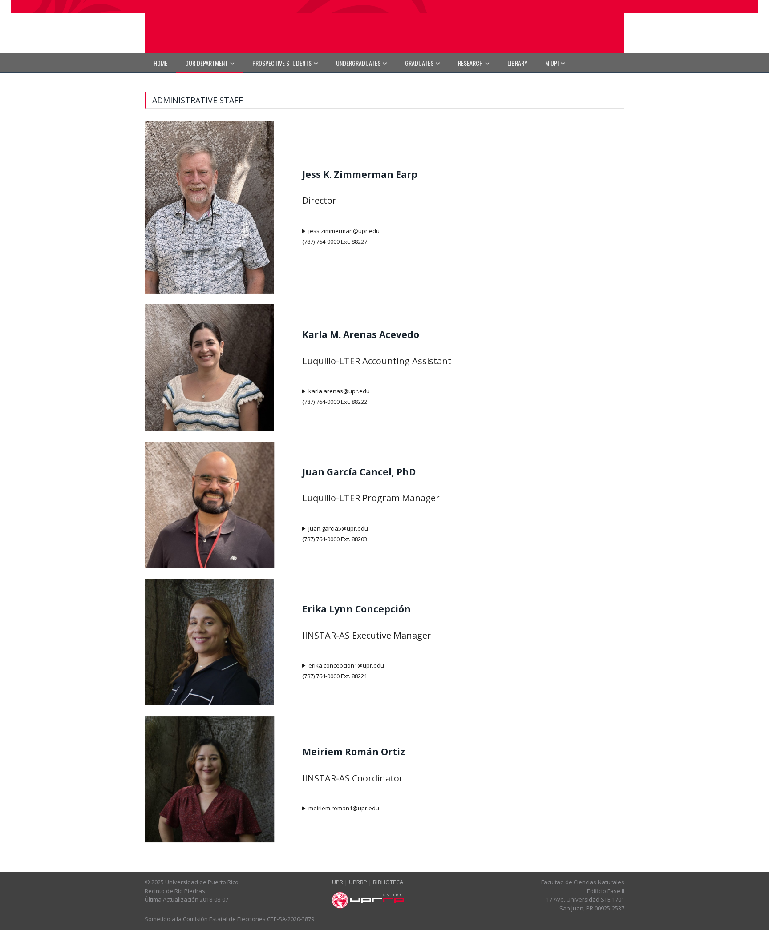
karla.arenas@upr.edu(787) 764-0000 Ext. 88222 (336, 396)
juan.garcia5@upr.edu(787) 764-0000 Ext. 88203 (335, 533)
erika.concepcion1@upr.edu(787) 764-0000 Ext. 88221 (343, 670)
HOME (160, 63)
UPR (337, 882)
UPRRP (358, 882)
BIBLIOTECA (388, 882)
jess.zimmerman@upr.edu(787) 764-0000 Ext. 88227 (341, 236)
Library (517, 63)
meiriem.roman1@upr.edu (343, 808)
